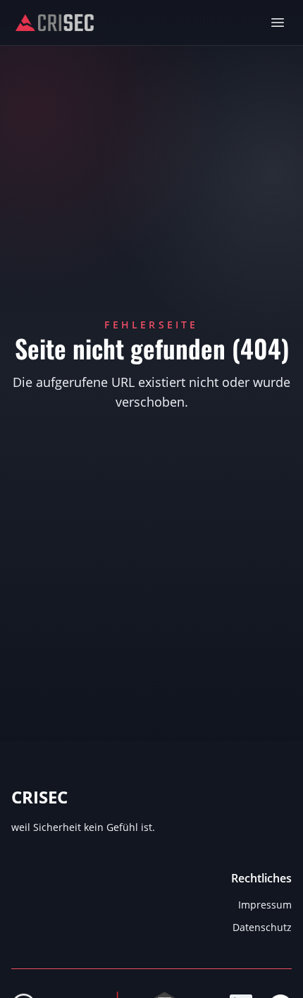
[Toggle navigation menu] (278, 22)
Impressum (265, 904)
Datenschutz (262, 927)
